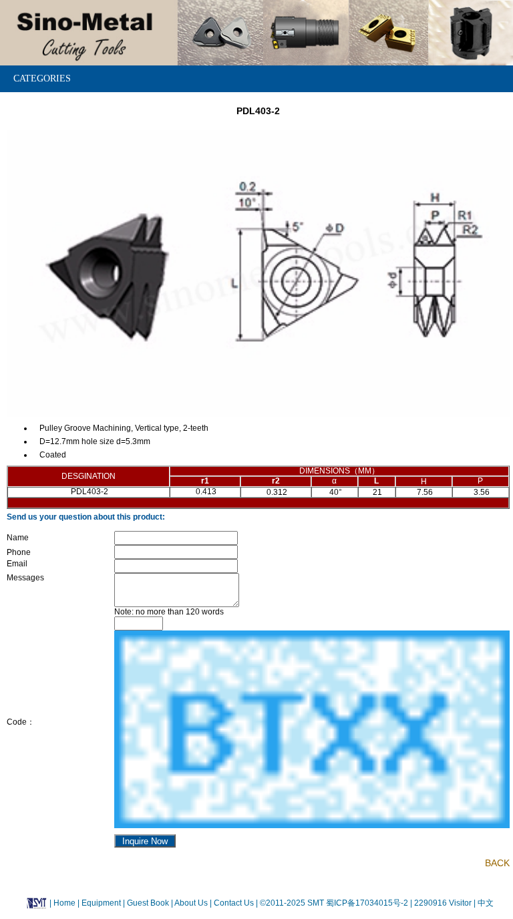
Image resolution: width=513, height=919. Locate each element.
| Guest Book (147, 903)
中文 (485, 903)
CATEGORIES (42, 78)
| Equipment (100, 903)
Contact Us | (235, 903)
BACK (497, 863)
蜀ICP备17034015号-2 (368, 903)
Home (64, 903)
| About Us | (191, 903)
